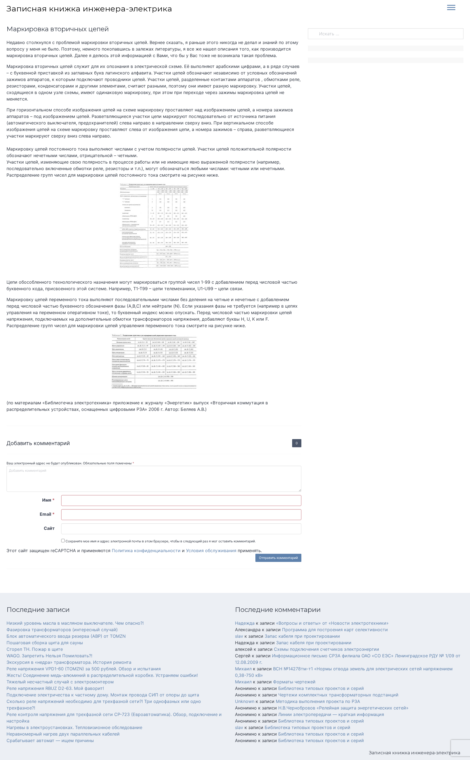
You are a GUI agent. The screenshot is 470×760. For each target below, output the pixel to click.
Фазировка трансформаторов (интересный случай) (62, 629)
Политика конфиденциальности (146, 550)
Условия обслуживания (211, 550)
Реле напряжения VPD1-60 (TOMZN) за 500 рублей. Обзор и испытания (84, 668)
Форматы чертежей (294, 681)
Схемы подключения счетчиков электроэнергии (326, 649)
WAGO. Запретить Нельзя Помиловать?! (49, 655)
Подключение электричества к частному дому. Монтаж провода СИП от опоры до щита (103, 695)
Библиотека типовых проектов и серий (321, 688)
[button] (449, 7)
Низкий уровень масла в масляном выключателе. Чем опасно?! (75, 623)
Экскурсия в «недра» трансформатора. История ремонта (69, 662)
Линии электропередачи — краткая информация (331, 714)
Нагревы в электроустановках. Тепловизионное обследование (74, 727)
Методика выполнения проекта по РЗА (318, 701)
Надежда (245, 623)
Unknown (244, 701)
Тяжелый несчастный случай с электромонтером (60, 681)
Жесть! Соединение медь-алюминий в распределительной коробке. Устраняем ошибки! (102, 675)
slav (239, 636)
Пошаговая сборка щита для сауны (45, 642)
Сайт (49, 528)
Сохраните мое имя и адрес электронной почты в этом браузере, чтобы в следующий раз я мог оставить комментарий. (160, 541)
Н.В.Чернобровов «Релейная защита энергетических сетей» (343, 708)
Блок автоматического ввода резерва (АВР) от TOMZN (66, 636)
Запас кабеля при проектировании (302, 636)
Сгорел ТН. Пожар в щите (35, 649)
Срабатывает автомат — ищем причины (50, 740)
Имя (48, 500)
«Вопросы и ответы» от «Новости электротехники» (332, 623)
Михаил (243, 668)
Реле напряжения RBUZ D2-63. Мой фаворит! (55, 688)
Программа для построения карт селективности (335, 629)
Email (47, 514)
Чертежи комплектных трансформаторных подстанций (338, 695)
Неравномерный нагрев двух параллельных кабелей (63, 734)
